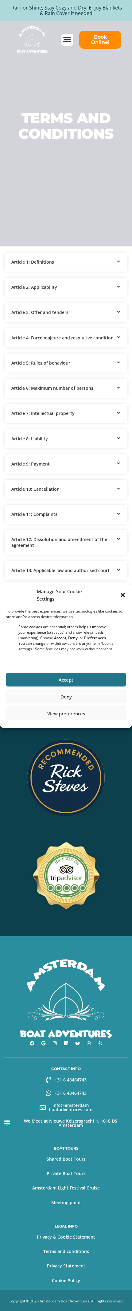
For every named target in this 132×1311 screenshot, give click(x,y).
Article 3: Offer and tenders (39, 312)
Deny (66, 697)
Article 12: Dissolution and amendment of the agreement (59, 542)
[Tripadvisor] (77, 1043)
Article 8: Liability (29, 439)
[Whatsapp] (88, 1043)
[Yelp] (100, 1043)
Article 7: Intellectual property (43, 413)
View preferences (66, 713)
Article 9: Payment (30, 464)
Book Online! (100, 39)
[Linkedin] (66, 1043)
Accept (66, 680)
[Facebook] (32, 1043)
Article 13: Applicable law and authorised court (60, 570)
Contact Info (66, 1068)
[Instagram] (54, 1043)
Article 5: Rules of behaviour (40, 363)
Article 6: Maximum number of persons (52, 388)
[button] (123, 595)
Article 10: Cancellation (35, 489)
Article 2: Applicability (34, 287)
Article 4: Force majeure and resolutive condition (62, 338)
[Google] (43, 1043)
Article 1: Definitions (32, 262)
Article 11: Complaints (34, 514)
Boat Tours (66, 1148)
